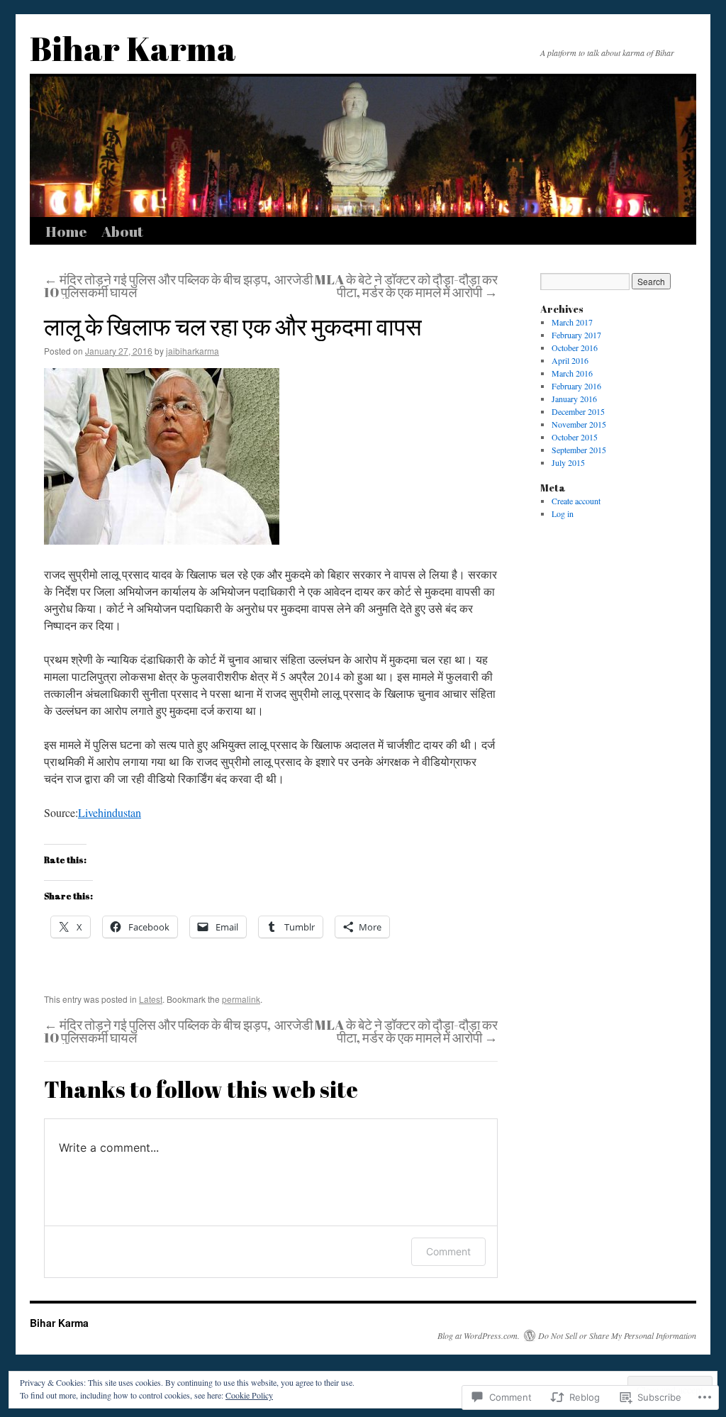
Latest (150, 999)
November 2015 (579, 424)
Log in (563, 513)
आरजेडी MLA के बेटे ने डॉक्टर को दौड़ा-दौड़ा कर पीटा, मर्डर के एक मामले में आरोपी (386, 285)
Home (66, 231)
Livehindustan (109, 812)
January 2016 (574, 398)
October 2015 (575, 437)
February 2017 (576, 334)
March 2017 (572, 322)
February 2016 (576, 385)
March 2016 (572, 373)
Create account (576, 500)
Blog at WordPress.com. (478, 1335)
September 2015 (579, 449)
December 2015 (578, 411)
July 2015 (568, 462)
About (122, 231)
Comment (448, 1251)
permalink (241, 999)
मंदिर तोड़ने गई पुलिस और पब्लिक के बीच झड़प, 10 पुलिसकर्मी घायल (157, 285)
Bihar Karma (133, 48)
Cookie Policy (249, 1395)
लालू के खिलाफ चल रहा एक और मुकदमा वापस (233, 326)
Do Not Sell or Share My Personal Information (617, 1335)
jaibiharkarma (192, 351)
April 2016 (570, 360)
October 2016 (575, 347)
